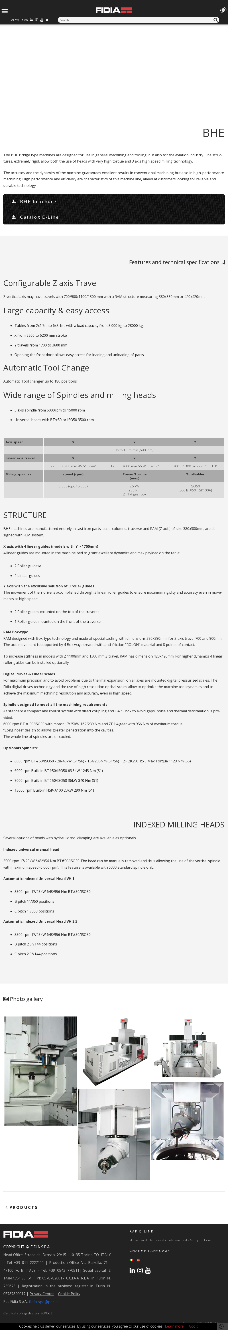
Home (134, 1240)
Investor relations (167, 1240)
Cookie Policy (69, 1293)
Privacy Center (42, 1293)
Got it (193, 1326)
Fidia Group (191, 1240)
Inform (206, 1240)
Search (216, 20)
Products (146, 1240)
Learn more (174, 1326)
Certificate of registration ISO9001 (27, 1313)
